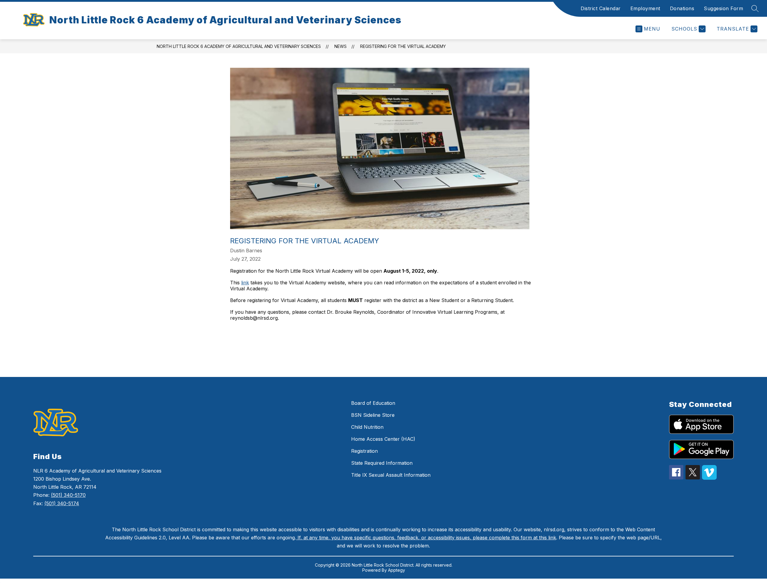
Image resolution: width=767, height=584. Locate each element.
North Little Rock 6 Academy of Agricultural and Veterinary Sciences (239, 46)
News (340, 46)
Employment (645, 8)
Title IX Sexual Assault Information (391, 475)
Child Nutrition (367, 427)
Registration (364, 451)
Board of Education (373, 403)
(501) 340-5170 (68, 495)
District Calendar (601, 8)
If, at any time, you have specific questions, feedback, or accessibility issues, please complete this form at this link (426, 538)
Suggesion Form (723, 8)
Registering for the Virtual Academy (403, 46)
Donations (682, 8)
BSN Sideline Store (373, 415)
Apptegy (396, 570)
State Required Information (382, 463)
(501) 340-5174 (61, 503)
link (245, 283)
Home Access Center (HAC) (383, 439)
